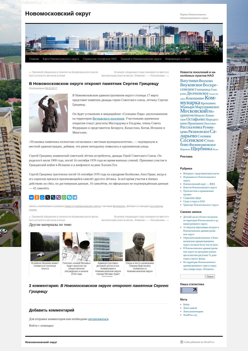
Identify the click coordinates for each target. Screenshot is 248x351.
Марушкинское (207, 106)
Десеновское (197, 93)
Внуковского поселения (108, 118)
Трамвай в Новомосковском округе (141, 59)
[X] (47, 197)
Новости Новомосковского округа (83, 206)
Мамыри (187, 106)
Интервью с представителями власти (201, 173)
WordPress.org (190, 314)
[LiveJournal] (53, 197)
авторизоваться (98, 319)
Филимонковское (202, 144)
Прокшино (196, 123)
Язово (215, 149)
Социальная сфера (192, 197)
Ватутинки (189, 80)
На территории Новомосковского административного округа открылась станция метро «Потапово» (200, 265)
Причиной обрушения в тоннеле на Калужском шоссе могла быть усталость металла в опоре (63, 73)
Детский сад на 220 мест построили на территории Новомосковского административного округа (201, 220)
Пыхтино (210, 123)
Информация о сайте (177, 59)
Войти (186, 304)
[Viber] (58, 197)
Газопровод (202, 89)
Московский (194, 110)
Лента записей (190, 307)
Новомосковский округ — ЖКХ (199, 183)
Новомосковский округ (58, 13)
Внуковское (119, 206)
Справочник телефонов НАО (100, 59)
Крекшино (208, 103)
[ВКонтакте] (31, 197)
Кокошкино (195, 98)
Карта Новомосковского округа (61, 59)
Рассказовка (191, 127)
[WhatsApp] (64, 197)
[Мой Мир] (42, 197)
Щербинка (201, 148)
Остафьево (195, 119)
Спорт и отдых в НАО (194, 201)
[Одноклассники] (36, 197)
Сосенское (192, 139)
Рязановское (198, 131)
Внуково (206, 80)
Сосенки (204, 136)
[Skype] (69, 197)
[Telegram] (74, 197)
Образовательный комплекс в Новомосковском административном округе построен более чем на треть (201, 241)
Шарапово (185, 149)
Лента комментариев (193, 311)
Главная (34, 59)
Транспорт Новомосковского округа (201, 204)
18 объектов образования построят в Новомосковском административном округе (201, 231)
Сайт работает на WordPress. (199, 341)
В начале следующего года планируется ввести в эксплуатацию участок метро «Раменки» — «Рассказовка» (135, 73)
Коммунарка (198, 99)
